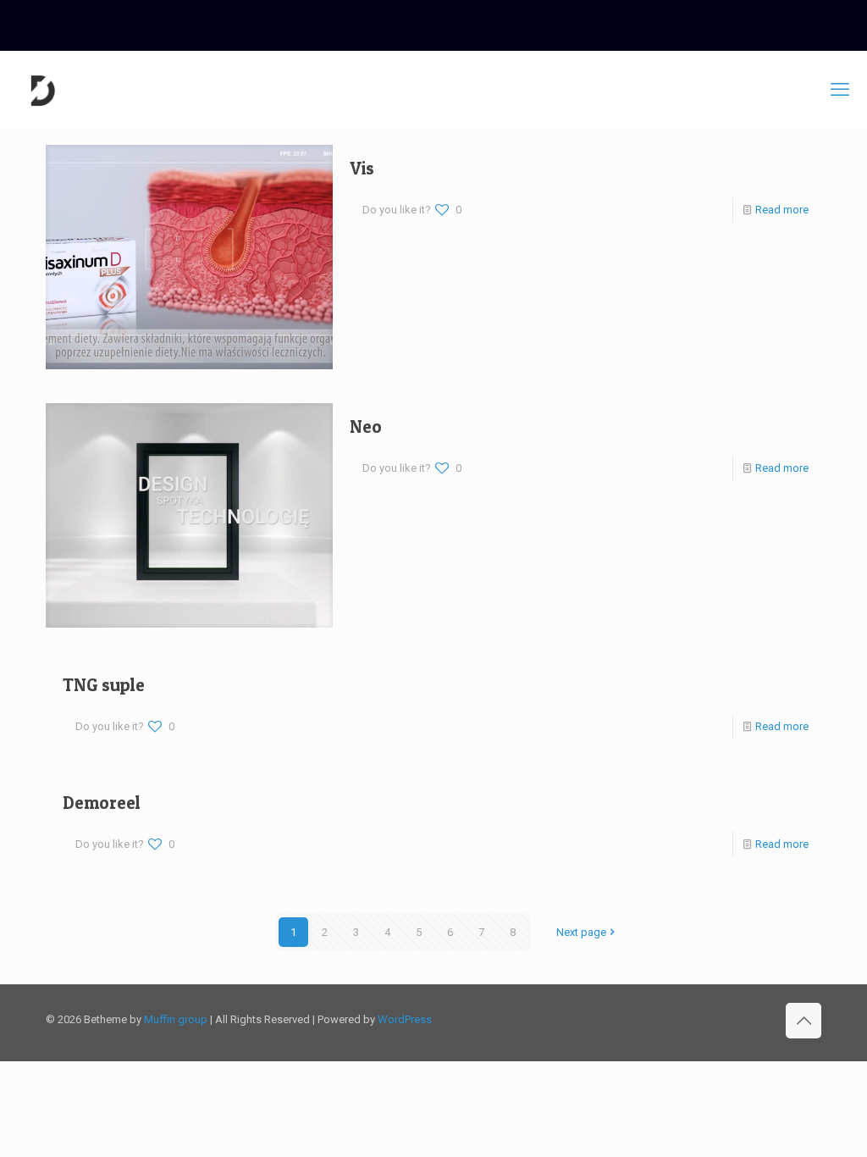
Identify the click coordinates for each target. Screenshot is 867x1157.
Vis (362, 168)
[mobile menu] (840, 89)
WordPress (405, 1019)
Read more (782, 209)
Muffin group (175, 1019)
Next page (581, 932)
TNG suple (104, 684)
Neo (366, 426)
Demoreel (102, 802)
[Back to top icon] (803, 1020)
